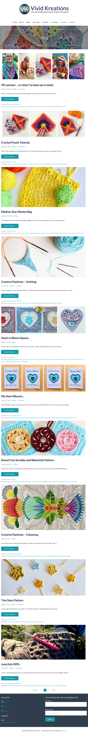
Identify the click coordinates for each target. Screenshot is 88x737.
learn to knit (54, 303)
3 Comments (20, 400)
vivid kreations (24, 361)
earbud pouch (38, 106)
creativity (28, 303)
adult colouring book (21, 556)
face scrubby (52, 481)
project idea (59, 417)
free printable (39, 417)
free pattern (57, 164)
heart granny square (63, 359)
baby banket (10, 359)
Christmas (10, 106)
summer (49, 106)
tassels (51, 685)
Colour (63, 22)
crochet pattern (22, 106)
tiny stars (42, 621)
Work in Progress (15, 104)
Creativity (19, 301)
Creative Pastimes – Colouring (19, 534)
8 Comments (19, 604)
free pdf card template (29, 417)
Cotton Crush (20, 233)
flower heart (47, 359)
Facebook (5, 711)
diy (22, 417)
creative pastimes (21, 303)
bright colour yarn (12, 233)
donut (41, 481)
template (65, 417)
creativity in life (35, 303)
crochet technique (53, 233)
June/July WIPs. (10, 664)
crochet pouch (24, 164)
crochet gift (27, 481)
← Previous (34, 690)
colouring (44, 556)
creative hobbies (11, 303)
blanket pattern (18, 359)
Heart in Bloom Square (15, 338)
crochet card (18, 417)
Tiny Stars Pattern (12, 600)
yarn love (63, 106)
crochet (15, 106)
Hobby (41, 303)
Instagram (6, 706)
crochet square (30, 106)
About (21, 22)
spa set (69, 481)
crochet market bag (34, 233)
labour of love (80, 359)
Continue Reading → (10, 99)
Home (14, 22)
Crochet (9, 161)
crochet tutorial (41, 164)
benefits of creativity (32, 556)
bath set (9, 481)
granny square (64, 164)
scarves (44, 106)
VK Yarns (45, 22)
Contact (72, 22)
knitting (48, 303)
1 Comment (18, 286)
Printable (13, 415)
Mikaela (15, 89)
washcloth (74, 481)
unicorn (55, 685)
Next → (54, 690)
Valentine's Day (16, 361)
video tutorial (79, 233)
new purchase (34, 685)
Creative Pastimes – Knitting (18, 281)
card (8, 417)
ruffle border (9, 361)
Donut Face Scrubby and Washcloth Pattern (27, 460)
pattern (69, 233)
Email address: (49, 709)
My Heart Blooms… (12, 396)
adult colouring (11, 556)
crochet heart (31, 359)
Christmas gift (15, 481)
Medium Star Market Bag (16, 211)
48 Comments (21, 146)
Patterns (36, 22)
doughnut (45, 481)
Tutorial (13, 161)
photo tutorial (35, 621)
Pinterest (6, 702)
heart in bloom (72, 359)
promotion (41, 685)
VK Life (8, 104)
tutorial (74, 233)
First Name (48, 701)
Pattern (13, 357)
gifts (22, 685)
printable (53, 417)
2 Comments (21, 89)
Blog (28, 22)
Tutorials (54, 22)
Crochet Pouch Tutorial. (15, 142)
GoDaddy (64, 730)
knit (45, 303)
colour (39, 556)
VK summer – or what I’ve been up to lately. (27, 85)
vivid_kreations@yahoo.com (8, 722)
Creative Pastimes (11, 301)
